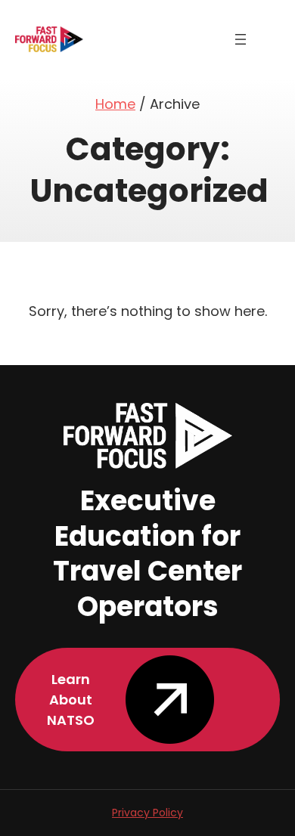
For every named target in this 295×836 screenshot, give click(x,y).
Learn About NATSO (71, 699)
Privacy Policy (147, 812)
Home (115, 103)
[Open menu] (240, 39)
